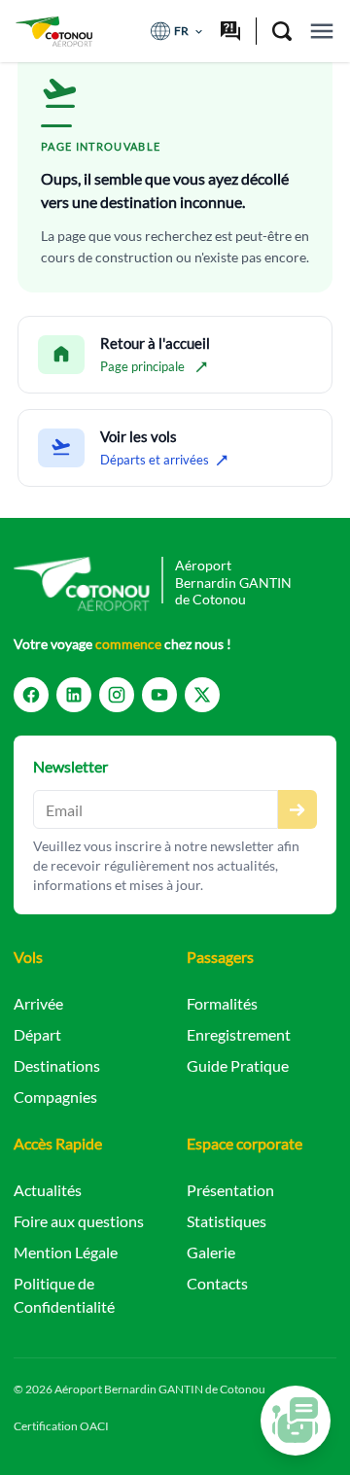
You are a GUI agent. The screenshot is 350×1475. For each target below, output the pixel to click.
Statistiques (226, 1221)
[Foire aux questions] (230, 31)
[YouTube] (159, 694)
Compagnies (55, 1096)
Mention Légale (66, 1252)
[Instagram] (116, 694)
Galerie (211, 1252)
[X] (202, 694)
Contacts (217, 1283)
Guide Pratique (238, 1065)
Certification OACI (61, 1426)
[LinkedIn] (73, 694)
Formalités (222, 1003)
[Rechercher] (281, 31)
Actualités (48, 1190)
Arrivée (38, 1003)
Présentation (230, 1190)
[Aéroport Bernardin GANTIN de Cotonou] (54, 31)
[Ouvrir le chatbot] (296, 1421)
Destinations (57, 1065)
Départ (37, 1034)
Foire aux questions (79, 1221)
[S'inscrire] (297, 809)
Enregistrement (239, 1034)
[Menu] (321, 31)
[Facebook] (31, 694)
